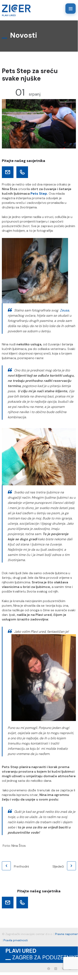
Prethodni (21, 866)
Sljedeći (58, 866)
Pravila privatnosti (16, 940)
